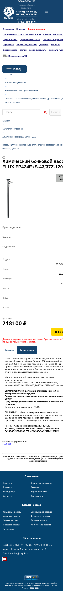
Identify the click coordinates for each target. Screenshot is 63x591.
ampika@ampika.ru (19, 553)
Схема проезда (10, 50)
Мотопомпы (8, 529)
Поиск (55, 112)
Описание (9, 350)
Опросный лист (10, 39)
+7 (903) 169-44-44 (26, 22)
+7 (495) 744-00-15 (22, 544)
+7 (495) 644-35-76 (26, 14)
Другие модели (27, 350)
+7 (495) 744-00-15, (26, 11)
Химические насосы (41, 524)
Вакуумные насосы (11, 511)
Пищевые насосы (11, 524)
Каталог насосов (36, 29)
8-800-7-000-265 (26, 1)
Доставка (43, 45)
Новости (21, 29)
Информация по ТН (17, 56)
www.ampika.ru (27, 586)
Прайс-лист (8, 483)
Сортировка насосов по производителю (22, 34)
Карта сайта (37, 496)
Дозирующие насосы (41, 511)
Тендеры (35, 487)
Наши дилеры (9, 491)
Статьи (23, 50)
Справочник (8, 45)
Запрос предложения (26, 45)
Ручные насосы (10, 520)
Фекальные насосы (40, 516)
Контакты (55, 45)
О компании (8, 29)
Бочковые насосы (11, 516)
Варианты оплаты (37, 50)
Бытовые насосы (39, 520)
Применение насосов (30, 39)
